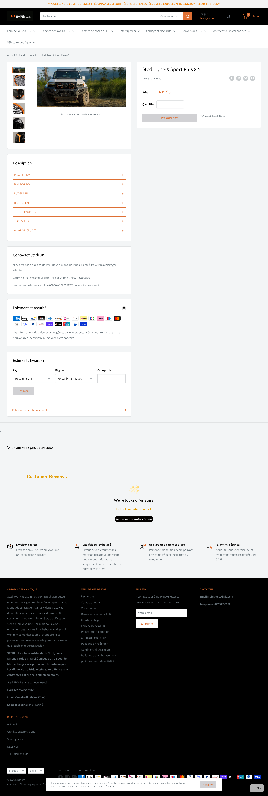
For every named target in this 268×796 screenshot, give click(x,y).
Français (13, 770)
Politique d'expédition (94, 644)
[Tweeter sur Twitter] (245, 78)
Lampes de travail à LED (56, 31)
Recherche (87, 596)
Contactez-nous (90, 602)
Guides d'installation (93, 638)
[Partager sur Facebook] (231, 78)
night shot (69, 202)
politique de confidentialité (97, 661)
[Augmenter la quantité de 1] (180, 104)
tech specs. (69, 221)
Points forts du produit (95, 632)
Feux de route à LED (19, 31)
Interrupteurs (128, 31)
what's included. (69, 230)
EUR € (33, 770)
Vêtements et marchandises (229, 31)
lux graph (69, 193)
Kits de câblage (90, 620)
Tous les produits (28, 55)
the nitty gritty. (69, 212)
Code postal (104, 370)
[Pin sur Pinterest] (238, 78)
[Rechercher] (187, 16)
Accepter (208, 784)
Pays (16, 370)
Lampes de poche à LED (95, 31)
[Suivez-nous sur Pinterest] (74, 777)
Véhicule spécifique (19, 42)
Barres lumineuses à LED (96, 614)
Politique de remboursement (29, 410)
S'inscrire (147, 624)
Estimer (23, 391)
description (69, 174)
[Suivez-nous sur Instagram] (67, 777)
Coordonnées (89, 608)
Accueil (11, 55)
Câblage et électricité (158, 31)
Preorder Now (169, 118)
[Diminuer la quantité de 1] (160, 104)
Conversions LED (192, 31)
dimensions (69, 184)
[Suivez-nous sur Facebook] (60, 777)
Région (59, 370)
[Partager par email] (252, 78)
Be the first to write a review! (134, 519)
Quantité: (148, 104)
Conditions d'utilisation (95, 650)
